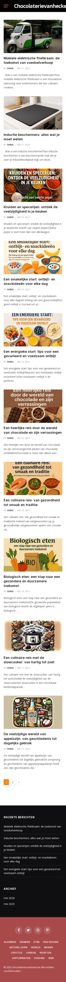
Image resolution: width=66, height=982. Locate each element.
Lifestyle (17, 952)
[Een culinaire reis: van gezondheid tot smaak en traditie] (33, 478)
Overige (31, 952)
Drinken (25, 942)
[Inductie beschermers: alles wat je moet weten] (33, 113)
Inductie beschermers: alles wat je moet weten (31, 838)
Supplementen (21, 958)
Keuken (48, 947)
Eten (37, 942)
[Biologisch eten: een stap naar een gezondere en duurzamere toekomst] (33, 555)
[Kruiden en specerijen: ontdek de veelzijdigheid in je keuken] (33, 185)
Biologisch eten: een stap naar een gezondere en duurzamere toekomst (32, 581)
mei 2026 (9, 898)
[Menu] (6, 6)
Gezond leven (18, 947)
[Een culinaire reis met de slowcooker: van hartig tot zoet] (33, 636)
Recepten (45, 952)
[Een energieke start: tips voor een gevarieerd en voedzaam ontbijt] (33, 329)
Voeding (39, 958)
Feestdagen (50, 942)
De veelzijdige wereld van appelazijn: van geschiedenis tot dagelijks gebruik (30, 738)
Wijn (51, 958)
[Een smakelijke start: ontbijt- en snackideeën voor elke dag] (33, 257)
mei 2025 (9, 904)
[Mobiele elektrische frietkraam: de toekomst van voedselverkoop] (33, 36)
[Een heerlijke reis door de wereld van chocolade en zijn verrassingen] (33, 406)
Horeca (36, 947)
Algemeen (10, 942)
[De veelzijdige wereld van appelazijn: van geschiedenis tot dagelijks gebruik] (33, 712)
